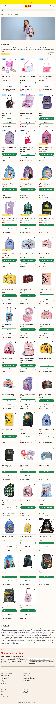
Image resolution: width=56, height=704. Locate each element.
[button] (49, 6)
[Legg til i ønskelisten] (15, 59)
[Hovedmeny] (53, 6)
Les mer (3, 51)
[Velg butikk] (1, 6)
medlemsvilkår (32, 663)
